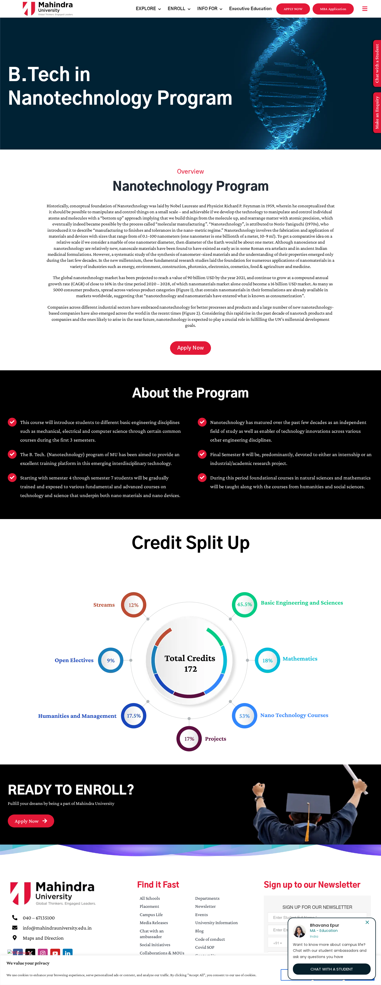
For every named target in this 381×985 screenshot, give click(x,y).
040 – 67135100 (39, 917)
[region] (190, 970)
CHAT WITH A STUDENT (332, 969)
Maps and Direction (43, 938)
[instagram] (43, 954)
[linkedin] (68, 954)
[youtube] (55, 954)
